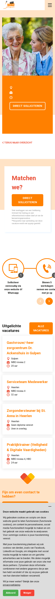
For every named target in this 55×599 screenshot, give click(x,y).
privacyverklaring (11, 585)
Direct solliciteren (27, 106)
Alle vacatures (41, 328)
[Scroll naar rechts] (49, 301)
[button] (50, 5)
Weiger (27, 592)
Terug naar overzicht (18, 142)
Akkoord (10, 592)
